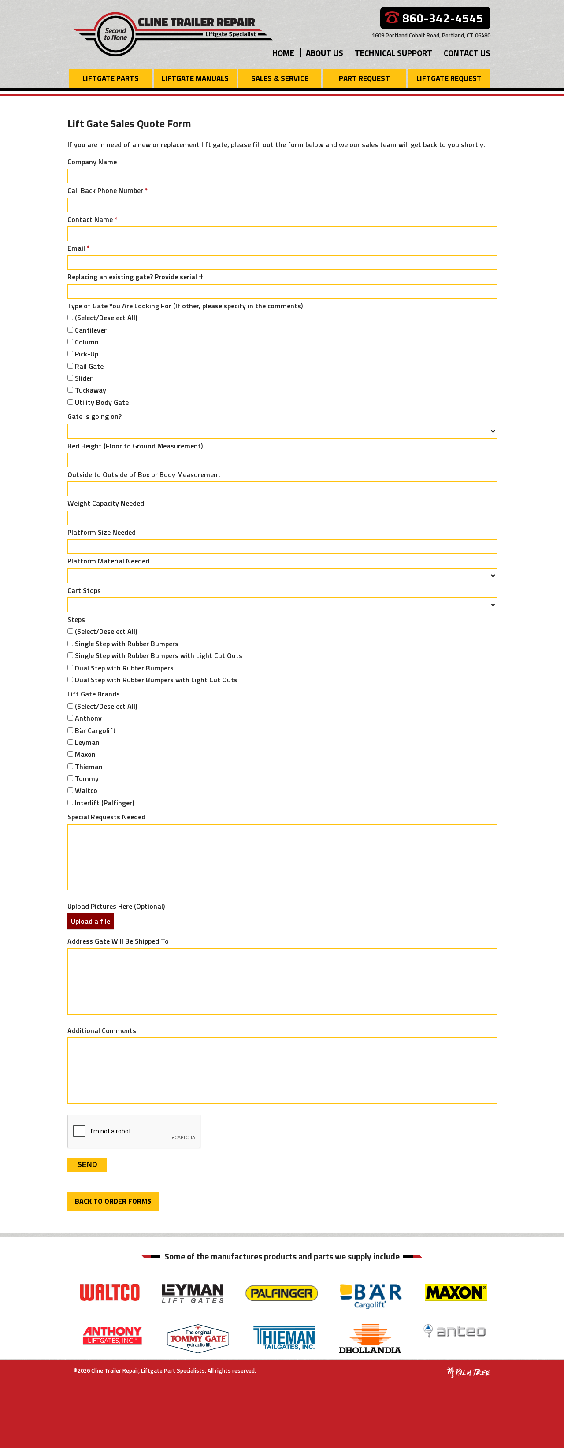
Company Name (92, 162)
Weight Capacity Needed (105, 503)
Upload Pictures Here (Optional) (116, 906)
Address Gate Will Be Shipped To (118, 941)
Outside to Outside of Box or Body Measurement (144, 474)
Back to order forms (113, 1201)
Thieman (89, 766)
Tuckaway (90, 390)
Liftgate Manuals (195, 78)
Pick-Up (86, 354)
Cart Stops (84, 590)
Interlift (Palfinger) (104, 802)
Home (283, 52)
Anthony (88, 718)
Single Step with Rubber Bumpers (126, 643)
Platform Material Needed (108, 561)
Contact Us (467, 52)
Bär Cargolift (95, 730)
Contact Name (92, 219)
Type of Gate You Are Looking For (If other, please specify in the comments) (185, 306)
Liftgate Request (449, 78)
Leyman (87, 742)
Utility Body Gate (102, 402)
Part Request (364, 78)
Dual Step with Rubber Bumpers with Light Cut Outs (156, 680)
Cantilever (91, 330)
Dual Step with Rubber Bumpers (124, 668)
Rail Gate (89, 366)
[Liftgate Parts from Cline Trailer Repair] (174, 33)
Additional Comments (101, 1030)
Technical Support (393, 52)
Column (87, 342)
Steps (76, 619)
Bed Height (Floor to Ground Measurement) (135, 446)
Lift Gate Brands (93, 694)
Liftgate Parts (110, 78)
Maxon (85, 754)
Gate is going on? (94, 416)
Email (78, 248)
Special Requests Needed (106, 817)
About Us (324, 52)
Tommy (87, 778)
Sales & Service (279, 78)
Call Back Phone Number (107, 190)
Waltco (86, 790)
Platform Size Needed (101, 532)
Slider (84, 378)
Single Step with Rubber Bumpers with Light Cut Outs (158, 655)
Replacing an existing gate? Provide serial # (135, 276)
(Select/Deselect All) (106, 317)
